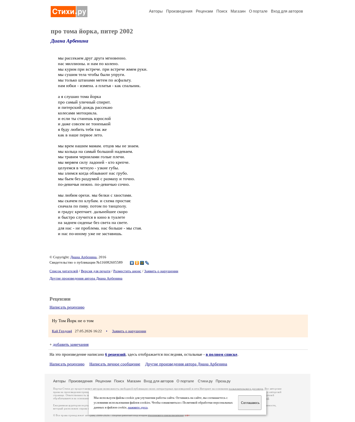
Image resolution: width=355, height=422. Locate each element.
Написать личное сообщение (114, 364)
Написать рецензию (67, 307)
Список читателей (64, 271)
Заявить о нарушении (161, 271)
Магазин (238, 11)
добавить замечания (71, 344)
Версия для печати (95, 271)
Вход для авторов (287, 11)
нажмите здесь (138, 407)
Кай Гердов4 (62, 331)
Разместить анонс (127, 271)
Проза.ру (223, 381)
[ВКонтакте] (132, 263)
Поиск (221, 11)
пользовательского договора (246, 388)
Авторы (156, 11)
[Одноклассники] (137, 263)
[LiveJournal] (147, 263)
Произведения (179, 11)
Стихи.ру (205, 381)
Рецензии (204, 11)
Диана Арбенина (69, 41)
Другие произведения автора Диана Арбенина (86, 278)
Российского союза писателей (166, 415)
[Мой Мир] (142, 263)
